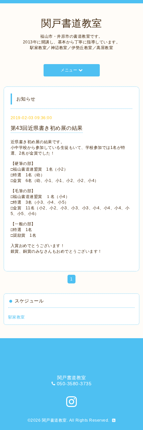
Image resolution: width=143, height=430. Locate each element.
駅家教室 (16, 317)
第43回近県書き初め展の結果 (47, 128)
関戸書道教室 (71, 23)
